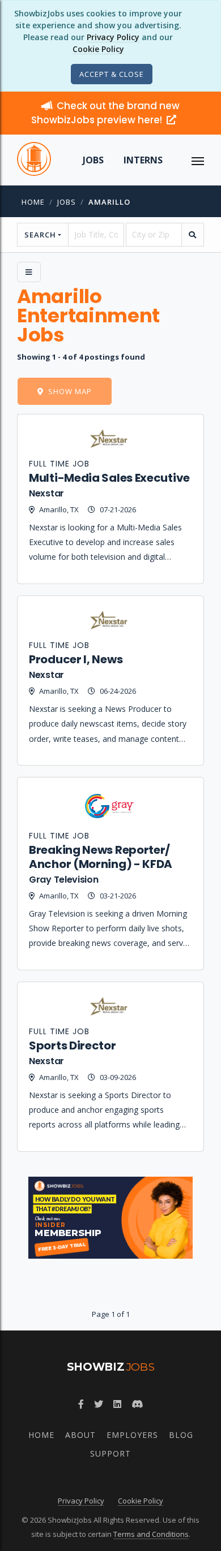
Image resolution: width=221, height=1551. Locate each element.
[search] (192, 235)
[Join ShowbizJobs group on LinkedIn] (117, 1404)
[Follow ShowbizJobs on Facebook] (81, 1404)
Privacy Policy (113, 37)
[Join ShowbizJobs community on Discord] (137, 1404)
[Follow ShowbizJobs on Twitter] (98, 1404)
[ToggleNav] (198, 160)
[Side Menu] (29, 272)
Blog (181, 1434)
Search (40, 235)
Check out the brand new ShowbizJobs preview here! (105, 113)
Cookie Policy (98, 49)
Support (110, 1453)
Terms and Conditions (151, 1534)
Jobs (93, 160)
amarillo (109, 202)
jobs (66, 202)
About (80, 1434)
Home (33, 202)
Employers (132, 1434)
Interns (143, 160)
